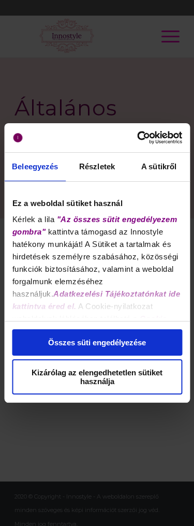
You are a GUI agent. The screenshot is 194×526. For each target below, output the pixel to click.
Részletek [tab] (97, 166)
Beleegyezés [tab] (35, 166)
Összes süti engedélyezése (97, 342)
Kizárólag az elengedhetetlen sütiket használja (97, 377)
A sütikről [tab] (158, 166)
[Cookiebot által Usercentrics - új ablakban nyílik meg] (138, 137)
